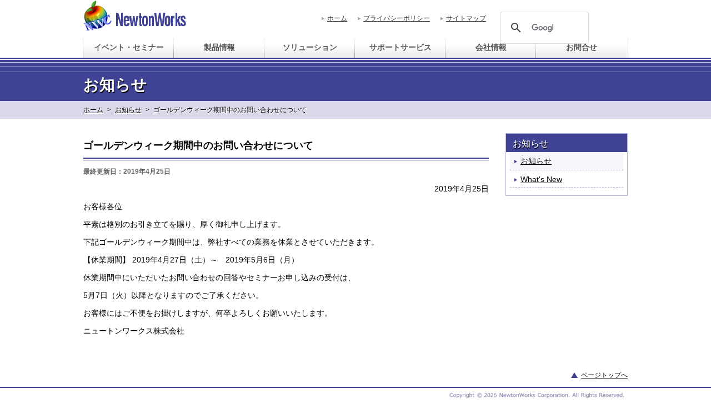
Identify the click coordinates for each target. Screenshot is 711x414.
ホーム (337, 18)
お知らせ (128, 110)
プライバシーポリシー (396, 18)
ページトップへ (604, 375)
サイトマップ (466, 18)
